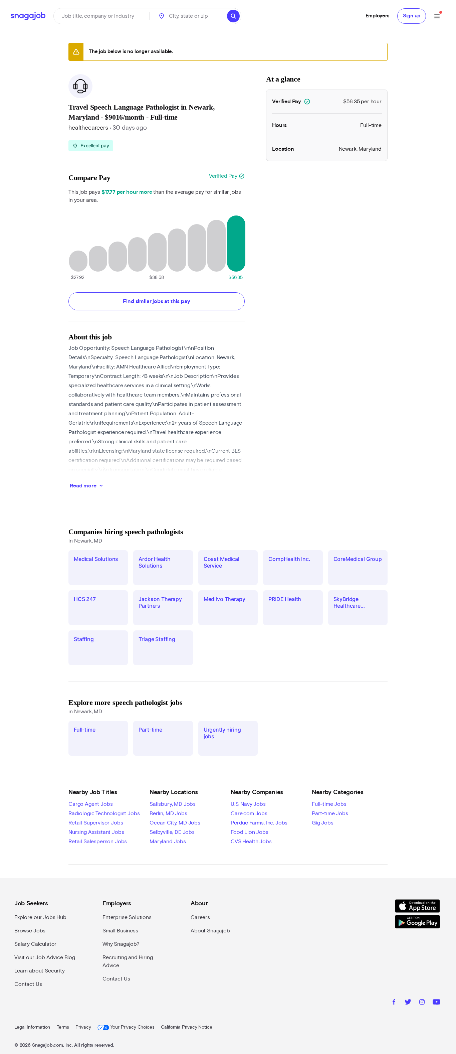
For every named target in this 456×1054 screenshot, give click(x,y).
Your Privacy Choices (132, 1027)
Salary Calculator (35, 944)
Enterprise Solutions (127, 917)
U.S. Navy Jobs (248, 804)
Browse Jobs (29, 930)
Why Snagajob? (121, 944)
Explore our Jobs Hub (40, 917)
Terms (63, 1027)
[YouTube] (436, 1003)
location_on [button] (161, 16)
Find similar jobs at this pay (156, 301)
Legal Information (32, 1027)
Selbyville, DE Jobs (172, 832)
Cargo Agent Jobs (90, 804)
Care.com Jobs (249, 813)
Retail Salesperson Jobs (97, 841)
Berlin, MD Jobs (168, 813)
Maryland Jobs (168, 841)
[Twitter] (408, 1003)
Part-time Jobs (330, 813)
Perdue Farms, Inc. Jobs (259, 822)
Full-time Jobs (329, 804)
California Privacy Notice (186, 1027)
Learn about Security (39, 970)
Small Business (120, 930)
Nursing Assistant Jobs (96, 832)
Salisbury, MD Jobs (173, 804)
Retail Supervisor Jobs (95, 822)
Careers (200, 917)
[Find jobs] (233, 16)
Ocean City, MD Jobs (175, 822)
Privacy (83, 1027)
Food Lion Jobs (249, 832)
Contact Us (28, 984)
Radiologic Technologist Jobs (104, 813)
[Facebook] (394, 1003)
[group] (90, 145)
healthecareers (88, 128)
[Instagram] (422, 1003)
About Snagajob (210, 930)
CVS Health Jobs (251, 841)
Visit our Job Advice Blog (44, 957)
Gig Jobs (322, 822)
